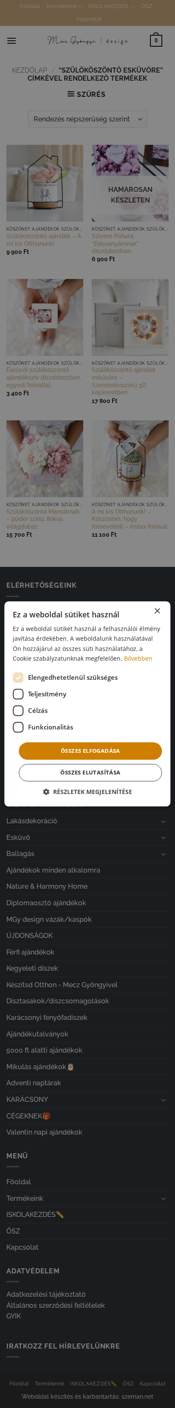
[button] (87, 792)
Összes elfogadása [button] (90, 751)
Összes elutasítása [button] (90, 773)
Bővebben (138, 658)
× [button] (157, 611)
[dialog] (87, 703)
